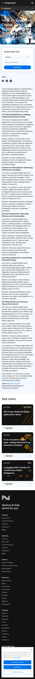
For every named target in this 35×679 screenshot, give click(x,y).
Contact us (5, 640)
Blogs (3, 583)
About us (4, 613)
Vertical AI (5, 616)
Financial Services (7, 521)
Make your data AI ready (9, 565)
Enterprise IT (6, 527)
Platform (5, 559)
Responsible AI (6, 571)
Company (5, 610)
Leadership (5, 634)
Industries (5, 536)
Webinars (5, 601)
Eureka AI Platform (7, 562)
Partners (4, 631)
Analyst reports (6, 580)
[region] (17, 662)
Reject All (17, 667)
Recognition (5, 628)
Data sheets (5, 589)
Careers (4, 637)
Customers (5, 625)
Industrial (5, 524)
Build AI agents (6, 568)
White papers (6, 604)
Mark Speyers (15, 383)
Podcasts (5, 595)
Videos (4, 598)
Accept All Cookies (17, 662)
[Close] (31, 650)
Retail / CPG (5, 518)
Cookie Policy (17, 657)
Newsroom (5, 619)
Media (4, 530)
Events (4, 622)
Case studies (6, 586)
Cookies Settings (17, 672)
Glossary (4, 592)
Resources (5, 577)
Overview (5, 539)
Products (5, 515)
